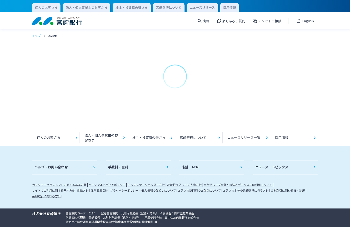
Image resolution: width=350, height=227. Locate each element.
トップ (36, 36)
